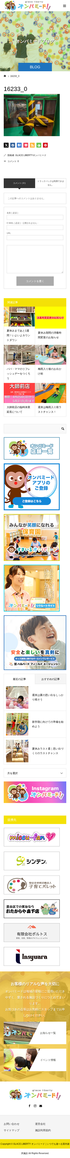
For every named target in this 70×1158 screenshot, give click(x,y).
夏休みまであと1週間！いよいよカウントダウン (18, 335)
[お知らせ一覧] (35, 1023)
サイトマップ (11, 1130)
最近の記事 (19, 679)
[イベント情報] (35, 1050)
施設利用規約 (43, 1130)
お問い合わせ (11, 1123)
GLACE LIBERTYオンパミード (30, 155)
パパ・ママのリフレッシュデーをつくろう (18, 373)
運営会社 (40, 1123)
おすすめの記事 (50, 679)
